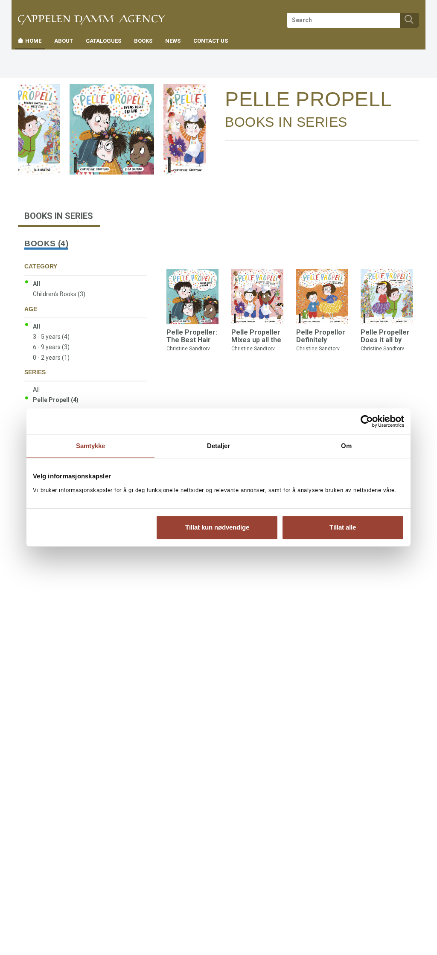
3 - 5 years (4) (51, 336)
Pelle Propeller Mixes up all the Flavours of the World (256, 343)
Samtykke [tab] (90, 445)
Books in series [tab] (58, 216)
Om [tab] (346, 445)
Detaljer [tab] (218, 445)
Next (199, 99)
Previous (31, 112)
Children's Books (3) (59, 294)
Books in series (286, 122)
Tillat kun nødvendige (217, 527)
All (36, 283)
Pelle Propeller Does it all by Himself (385, 339)
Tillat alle (342, 527)
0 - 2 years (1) (51, 357)
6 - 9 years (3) (51, 347)
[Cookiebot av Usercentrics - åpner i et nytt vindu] (366, 421)
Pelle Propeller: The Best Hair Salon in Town (191, 339)
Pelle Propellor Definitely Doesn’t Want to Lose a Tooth (321, 343)
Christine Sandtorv (188, 349)
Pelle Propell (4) (56, 399)
